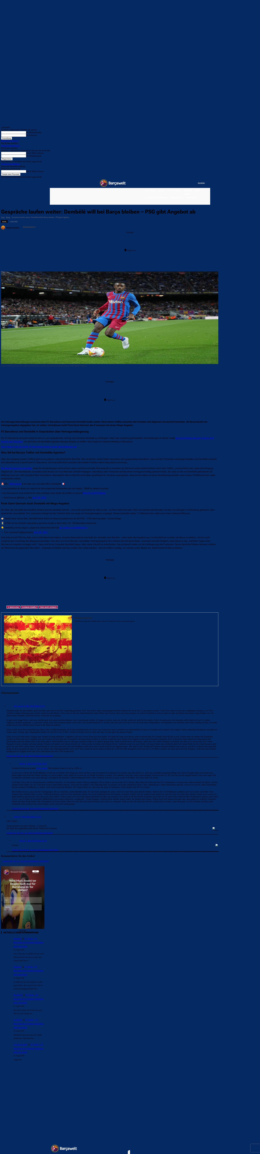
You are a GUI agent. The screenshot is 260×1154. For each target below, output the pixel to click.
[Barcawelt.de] (113, 183)
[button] (206, 202)
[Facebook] (179, 183)
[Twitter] (190, 183)
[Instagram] (184, 183)
